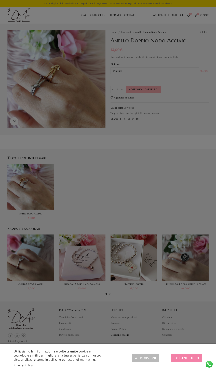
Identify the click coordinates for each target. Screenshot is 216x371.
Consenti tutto (186, 358)
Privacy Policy (23, 365)
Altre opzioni (145, 358)
